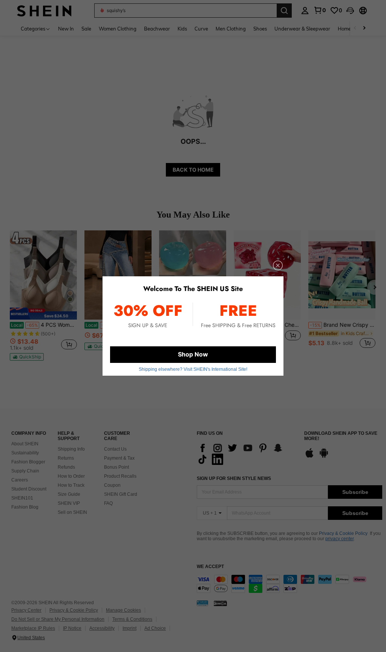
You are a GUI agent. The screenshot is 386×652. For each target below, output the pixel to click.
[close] (277, 265)
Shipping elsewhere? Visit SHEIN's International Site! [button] (193, 369)
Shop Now (193, 354)
